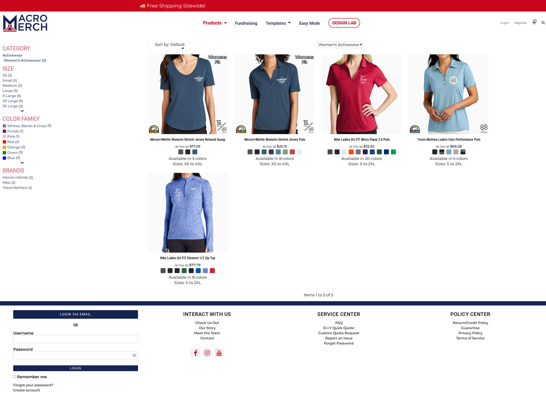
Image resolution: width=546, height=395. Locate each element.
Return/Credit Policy (470, 323)
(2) (13, 142)
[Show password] (134, 355)
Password (23, 349)
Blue (11, 158)
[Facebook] (195, 353)
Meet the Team (207, 333)
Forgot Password (339, 343)
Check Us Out (207, 323)
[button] (215, 22)
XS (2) (7, 75)
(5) (29, 125)
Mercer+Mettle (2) (18, 177)
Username (23, 333)
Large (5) (10, 91)
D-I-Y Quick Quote (338, 328)
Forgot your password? (33, 385)
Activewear (13, 55)
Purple (13, 131)
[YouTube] (219, 353)
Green (12, 152)
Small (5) (10, 80)
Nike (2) (9, 183)
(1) (15, 131)
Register (520, 23)
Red (10, 142)
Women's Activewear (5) (25, 60)
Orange (13, 147)
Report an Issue (339, 338)
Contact (207, 338)
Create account (26, 390)
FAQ (339, 323)
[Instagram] (207, 353)
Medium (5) (12, 86)
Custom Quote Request (338, 333)
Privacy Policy (470, 333)
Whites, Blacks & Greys (26, 126)
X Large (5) (12, 96)
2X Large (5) (13, 101)
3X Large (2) (13, 106)
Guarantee (470, 328)
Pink (11, 137)
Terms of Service (470, 338)
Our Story (207, 328)
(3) (15, 152)
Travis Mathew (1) (17, 188)
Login (505, 23)
